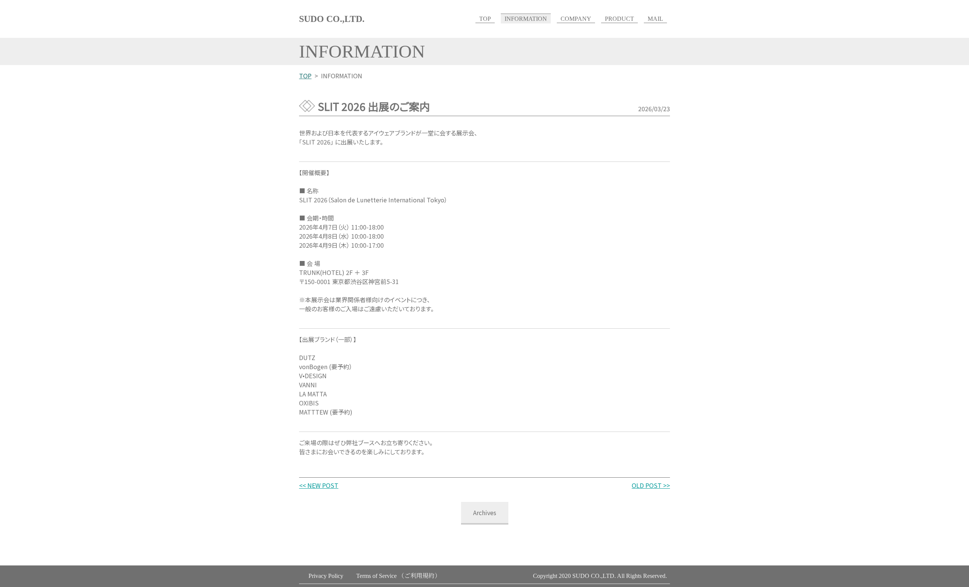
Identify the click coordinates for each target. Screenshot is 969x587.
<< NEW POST (318, 485)
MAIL (655, 19)
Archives (484, 512)
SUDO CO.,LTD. (332, 19)
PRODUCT (619, 19)
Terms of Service (398, 576)
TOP (485, 19)
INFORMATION (526, 19)
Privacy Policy (325, 576)
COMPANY (576, 19)
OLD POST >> (651, 485)
